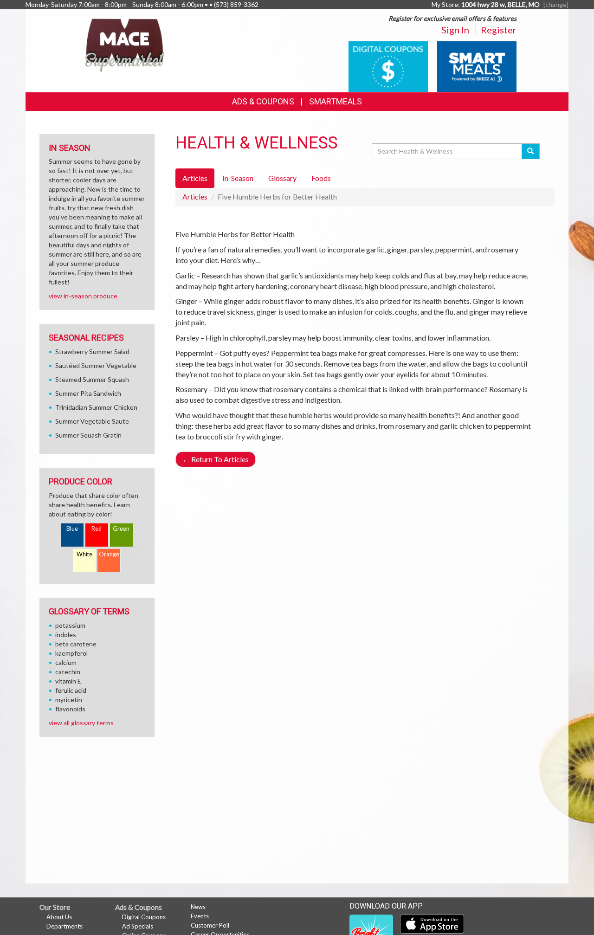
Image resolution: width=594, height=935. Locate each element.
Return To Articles (215, 459)
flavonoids (70, 709)
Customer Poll (210, 925)
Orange (109, 554)
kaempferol (71, 653)
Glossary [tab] (282, 178)
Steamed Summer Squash (92, 379)
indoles (65, 634)
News (198, 906)
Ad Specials (137, 926)
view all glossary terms (81, 723)
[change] (555, 4)
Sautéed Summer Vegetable (95, 365)
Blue (72, 528)
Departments (64, 926)
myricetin (68, 699)
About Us (59, 917)
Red (96, 528)
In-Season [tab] (237, 178)
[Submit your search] (531, 151)
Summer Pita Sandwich (88, 393)
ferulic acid (70, 690)
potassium (70, 625)
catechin (67, 672)
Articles (194, 196)
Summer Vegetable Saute (92, 421)
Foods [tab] (321, 178)
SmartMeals (335, 101)
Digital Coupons (144, 917)
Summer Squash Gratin (88, 435)
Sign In (455, 29)
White (84, 554)
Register (499, 29)
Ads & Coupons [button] (263, 101)
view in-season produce (83, 296)
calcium (66, 662)
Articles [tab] (194, 178)
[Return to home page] (125, 44)
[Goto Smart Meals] (477, 66)
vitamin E (68, 681)
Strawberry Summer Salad (92, 351)
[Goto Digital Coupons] (388, 66)
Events (200, 916)
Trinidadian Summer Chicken (96, 407)
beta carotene (76, 644)
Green (121, 528)
